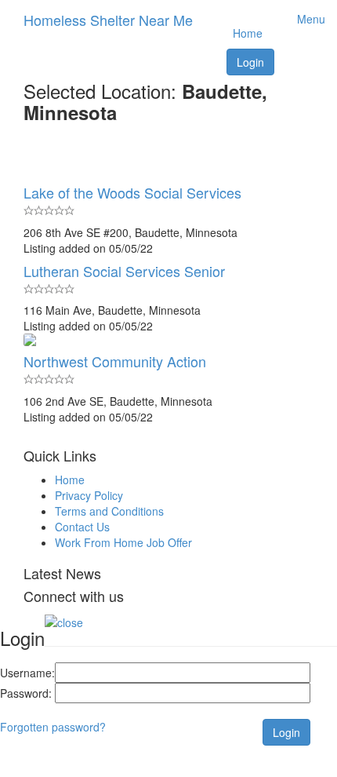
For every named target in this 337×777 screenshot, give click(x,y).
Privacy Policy (89, 495)
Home (248, 33)
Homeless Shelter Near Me (108, 19)
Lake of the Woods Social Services (132, 192)
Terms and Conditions (109, 511)
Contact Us (82, 526)
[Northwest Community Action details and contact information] (168, 340)
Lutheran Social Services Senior (124, 271)
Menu (306, 19)
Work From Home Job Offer (123, 542)
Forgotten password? (53, 727)
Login (250, 62)
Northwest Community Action (115, 361)
